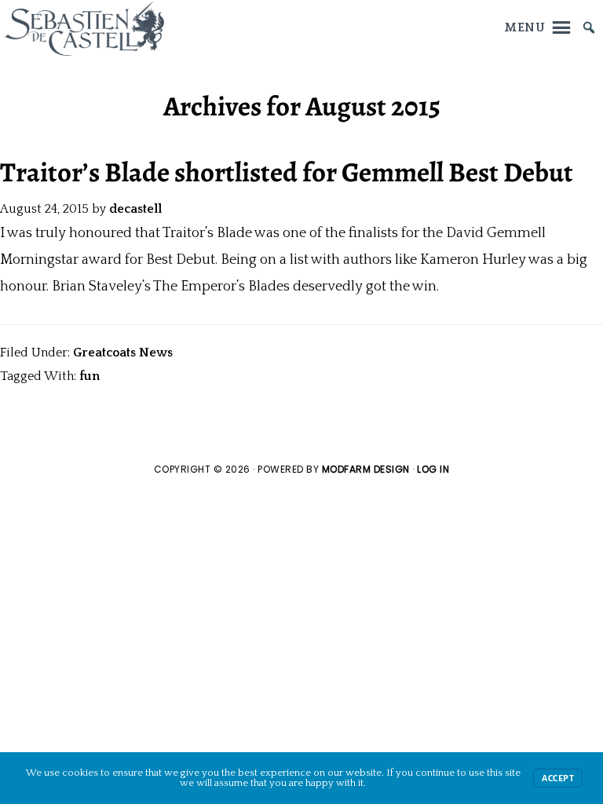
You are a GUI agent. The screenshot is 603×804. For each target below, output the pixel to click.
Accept (558, 778)
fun (89, 376)
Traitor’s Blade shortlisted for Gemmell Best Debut (286, 172)
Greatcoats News (123, 352)
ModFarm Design (366, 469)
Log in (433, 469)
